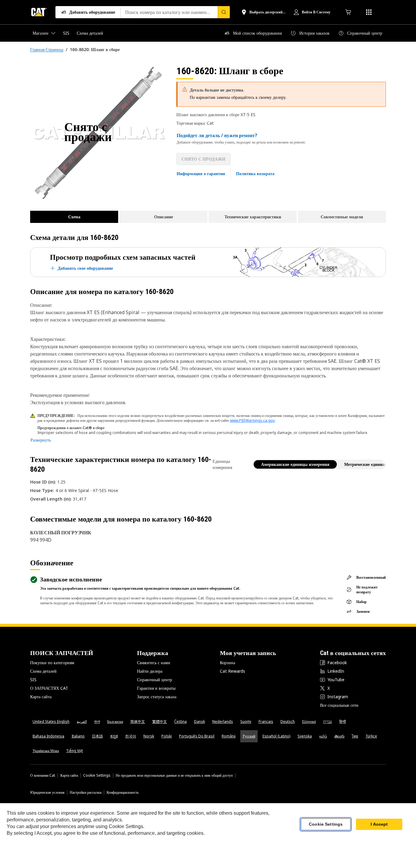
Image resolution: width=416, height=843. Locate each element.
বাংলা (97, 721)
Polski (166, 736)
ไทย (355, 736)
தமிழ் (323, 736)
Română (228, 736)
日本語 (97, 736)
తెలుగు (339, 736)
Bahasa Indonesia (48, 736)
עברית (327, 721)
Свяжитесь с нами (153, 662)
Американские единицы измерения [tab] (295, 464)
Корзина (227, 662)
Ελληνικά (309, 721)
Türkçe (371, 736)
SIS (33, 679)
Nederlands (222, 721)
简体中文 (137, 721)
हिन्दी (342, 721)
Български (115, 721)
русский (249, 736)
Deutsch (287, 721)
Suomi (245, 721)
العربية (82, 721)
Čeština (180, 721)
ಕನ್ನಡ (114, 736)
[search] (224, 12)
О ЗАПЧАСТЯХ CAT (49, 688)
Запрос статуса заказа (156, 696)
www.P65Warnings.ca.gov (252, 420)
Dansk (199, 721)
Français (266, 721)
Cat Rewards (232, 671)
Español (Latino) (276, 736)
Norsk (148, 736)
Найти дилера (149, 671)
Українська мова (46, 750)
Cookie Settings (97, 775)
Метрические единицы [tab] (366, 464)
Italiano (78, 736)
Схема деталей (43, 671)
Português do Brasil (196, 736)
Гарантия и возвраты (156, 688)
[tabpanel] (98, 133)
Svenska (305, 736)
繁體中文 (159, 721)
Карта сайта (40, 696)
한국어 (130, 736)
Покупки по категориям (52, 662)
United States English (51, 721)
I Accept (379, 824)
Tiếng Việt (74, 750)
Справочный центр (154, 679)
